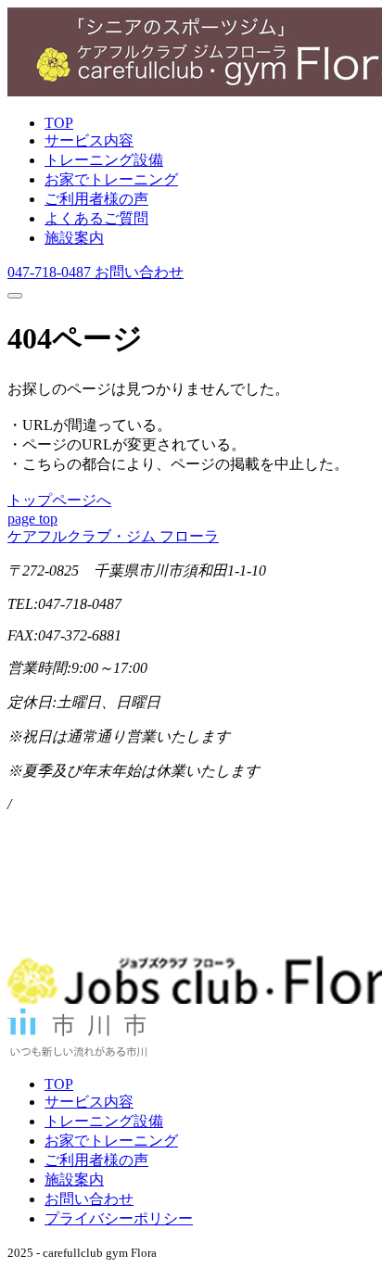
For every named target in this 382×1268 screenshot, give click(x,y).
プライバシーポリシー (119, 1218)
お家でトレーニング (111, 179)
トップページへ (59, 500)
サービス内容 (89, 140)
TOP (59, 123)
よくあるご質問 (96, 218)
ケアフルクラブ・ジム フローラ (113, 536)
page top (32, 518)
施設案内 (74, 238)
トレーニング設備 (104, 160)
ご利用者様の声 (96, 199)
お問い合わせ (89, 1199)
